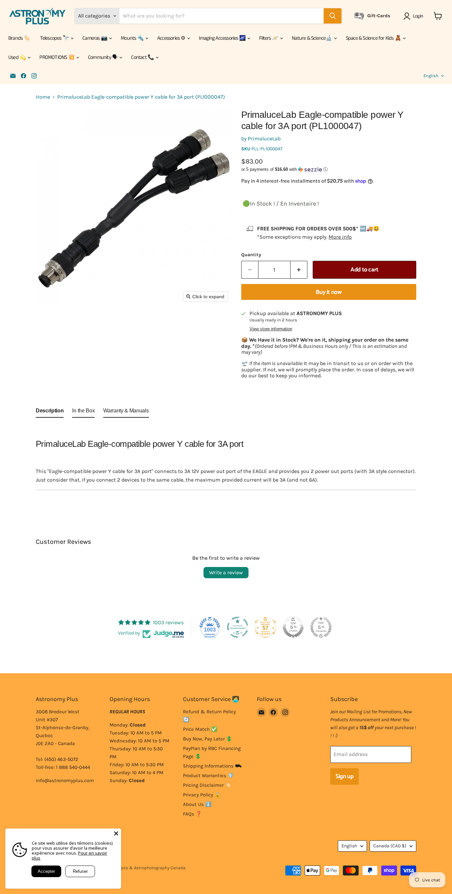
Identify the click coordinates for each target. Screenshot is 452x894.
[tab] (50, 412)
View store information (270, 329)
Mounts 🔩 (133, 38)
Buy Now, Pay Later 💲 (207, 739)
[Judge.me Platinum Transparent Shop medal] (237, 627)
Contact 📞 (143, 57)
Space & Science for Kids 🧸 (374, 38)
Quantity (251, 255)
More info (340, 237)
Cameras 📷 (95, 38)
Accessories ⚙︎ (171, 38)
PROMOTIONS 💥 (57, 57)
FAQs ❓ (192, 814)
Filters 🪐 (269, 38)
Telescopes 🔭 (55, 38)
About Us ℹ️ (197, 804)
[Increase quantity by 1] (299, 270)
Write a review (226, 572)
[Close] (116, 833)
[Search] (332, 16)
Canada (389, 846)
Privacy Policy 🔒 (202, 795)
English (431, 75)
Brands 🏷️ (19, 38)
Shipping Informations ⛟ (212, 766)
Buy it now (328, 292)
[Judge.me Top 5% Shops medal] (293, 627)
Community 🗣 (103, 57)
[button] (414, 16)
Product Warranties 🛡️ (208, 775)
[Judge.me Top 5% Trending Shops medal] (321, 627)
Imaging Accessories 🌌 (223, 38)
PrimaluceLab (264, 138)
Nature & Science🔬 (312, 38)
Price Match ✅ (200, 729)
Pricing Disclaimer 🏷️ (207, 785)
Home (43, 97)
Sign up (344, 776)
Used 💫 (17, 57)
